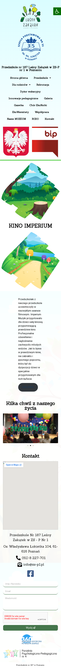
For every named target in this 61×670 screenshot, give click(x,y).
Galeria (48, 98)
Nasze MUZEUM (16, 118)
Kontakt (49, 118)
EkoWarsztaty (20, 112)
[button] (57, 11)
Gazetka (19, 105)
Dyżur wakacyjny (30, 91)
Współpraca (42, 112)
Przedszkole (41, 77)
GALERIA (28, 387)
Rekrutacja (42, 84)
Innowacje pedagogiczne (23, 98)
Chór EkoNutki (38, 105)
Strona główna (19, 77)
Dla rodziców (20, 84)
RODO (35, 118)
